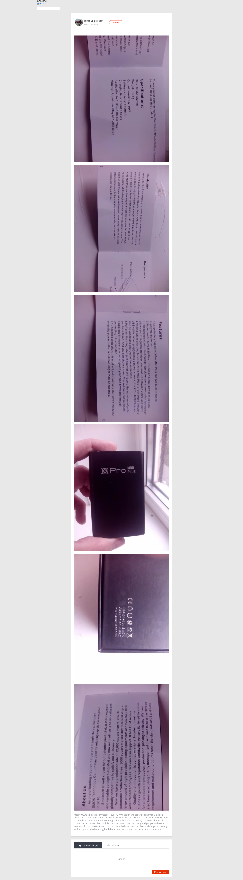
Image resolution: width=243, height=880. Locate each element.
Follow (116, 22)
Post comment (160, 872)
